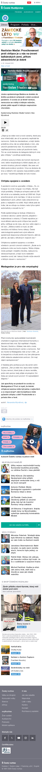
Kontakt (25, 708)
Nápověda (26, 698)
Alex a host (5, 66)
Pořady (25, 24)
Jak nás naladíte (28, 695)
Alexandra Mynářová (15, 402)
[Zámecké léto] (21, 37)
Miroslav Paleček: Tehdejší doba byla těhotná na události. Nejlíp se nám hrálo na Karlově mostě (25, 537)
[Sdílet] (7, 130)
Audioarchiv (28, 12)
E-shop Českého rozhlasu (15, 582)
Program (18, 12)
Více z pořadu (9, 532)
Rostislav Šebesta (32, 331)
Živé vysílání (7, 447)
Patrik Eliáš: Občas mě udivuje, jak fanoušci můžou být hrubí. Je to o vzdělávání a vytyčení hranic (26, 559)
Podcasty (5, 722)
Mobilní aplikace (8, 725)
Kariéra (24, 705)
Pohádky (16, 437)
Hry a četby (7, 433)
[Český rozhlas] (8, 2)
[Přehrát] (5, 122)
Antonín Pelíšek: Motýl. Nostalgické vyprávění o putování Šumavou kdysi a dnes (26, 489)
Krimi (5, 437)
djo (26, 402)
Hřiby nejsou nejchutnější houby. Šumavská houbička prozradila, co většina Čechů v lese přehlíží (25, 467)
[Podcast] (3, 130)
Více (34, 24)
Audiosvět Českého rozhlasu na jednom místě (17, 457)
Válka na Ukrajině (8, 695)
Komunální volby (8, 698)
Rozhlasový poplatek (30, 711)
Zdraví (4, 24)
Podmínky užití (26, 766)
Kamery (38, 12)
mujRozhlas (6, 426)
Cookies (5, 766)
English (36, 766)
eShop (4, 705)
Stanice (5, 702)
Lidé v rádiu (26, 702)
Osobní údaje (14, 766)
